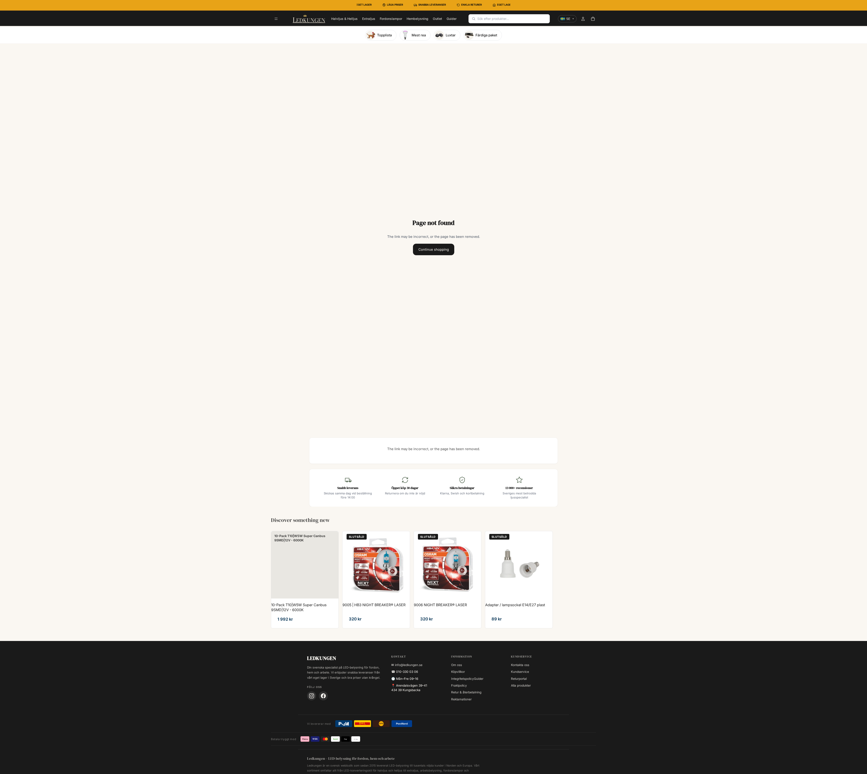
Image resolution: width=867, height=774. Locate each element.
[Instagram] (311, 695)
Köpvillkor (458, 671)
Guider (478, 678)
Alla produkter (521, 685)
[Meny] (276, 19)
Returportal (519, 678)
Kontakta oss (520, 665)
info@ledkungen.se (408, 665)
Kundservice (520, 671)
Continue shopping (433, 249)
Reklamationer (461, 699)
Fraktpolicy (459, 685)
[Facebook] (323, 695)
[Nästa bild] (403, 565)
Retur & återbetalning (466, 692)
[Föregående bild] (349, 565)
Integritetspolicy (462, 678)
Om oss (456, 665)
